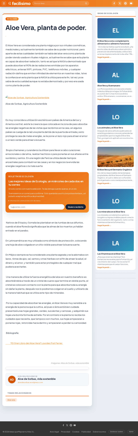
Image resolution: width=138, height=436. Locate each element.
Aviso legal (54, 432)
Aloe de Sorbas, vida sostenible (37, 378)
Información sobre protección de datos (25, 201)
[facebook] (114, 3)
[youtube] (131, 3)
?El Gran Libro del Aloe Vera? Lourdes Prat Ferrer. (34, 343)
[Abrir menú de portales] (4, 3)
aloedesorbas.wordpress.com (30, 382)
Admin (131, 432)
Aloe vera (11, 400)
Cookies (75, 432)
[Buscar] (86, 3)
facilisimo (21, 3)
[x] (120, 3)
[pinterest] (125, 3)
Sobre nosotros (99, 432)
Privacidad (65, 432)
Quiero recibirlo (75, 207)
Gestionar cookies (116, 432)
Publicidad (86, 432)
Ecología (12, 19)
